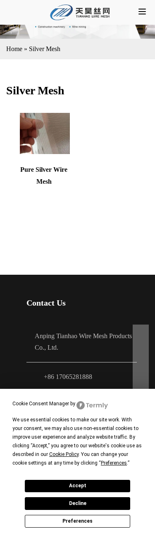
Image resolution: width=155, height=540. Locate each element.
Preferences (77, 521)
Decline (77, 503)
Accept (77, 486)
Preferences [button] (114, 463)
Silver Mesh (44, 48)
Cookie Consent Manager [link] (40, 404)
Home (14, 48)
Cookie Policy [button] (64, 454)
